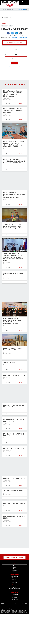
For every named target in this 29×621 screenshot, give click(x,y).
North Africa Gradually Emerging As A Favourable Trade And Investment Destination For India (12, 321)
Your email (7, 50)
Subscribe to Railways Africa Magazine (14, 557)
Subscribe (14, 570)
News (7, 7)
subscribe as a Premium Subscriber (19, 37)
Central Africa (14, 576)
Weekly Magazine (14, 587)
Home (3, 7)
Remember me (15, 59)
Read (20, 103)
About (14, 565)
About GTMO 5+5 (9, 363)
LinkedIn (15, 597)
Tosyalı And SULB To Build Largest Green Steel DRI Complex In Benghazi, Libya (13, 226)
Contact (14, 567)
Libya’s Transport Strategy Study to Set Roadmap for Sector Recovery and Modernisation (12, 93)
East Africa (14, 578)
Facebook (15, 594)
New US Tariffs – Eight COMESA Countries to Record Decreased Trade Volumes (14, 161)
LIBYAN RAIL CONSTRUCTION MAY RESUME (14, 406)
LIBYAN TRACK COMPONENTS (14, 503)
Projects (14, 590)
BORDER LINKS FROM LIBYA (13, 448)
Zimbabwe (9, 166)
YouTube (15, 599)
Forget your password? (14, 67)
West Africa (6, 278)
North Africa (13, 7)
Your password (8, 54)
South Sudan (11, 326)
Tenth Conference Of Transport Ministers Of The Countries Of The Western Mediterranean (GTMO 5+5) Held (13, 257)
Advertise (14, 568)
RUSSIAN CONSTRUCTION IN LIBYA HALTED (13, 435)
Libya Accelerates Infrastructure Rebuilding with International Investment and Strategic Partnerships (14, 195)
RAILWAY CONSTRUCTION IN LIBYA (14, 517)
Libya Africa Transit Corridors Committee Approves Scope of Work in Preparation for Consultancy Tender (13, 144)
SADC (5, 166)
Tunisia (10, 263)
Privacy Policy (25, 603)
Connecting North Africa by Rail (13, 274)
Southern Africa (14, 581)
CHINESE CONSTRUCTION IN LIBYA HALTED (13, 420)
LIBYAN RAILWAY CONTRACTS (14, 478)
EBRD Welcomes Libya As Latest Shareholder (12, 349)
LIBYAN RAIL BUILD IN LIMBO (14, 375)
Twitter (15, 596)
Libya (18, 7)
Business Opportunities (14, 588)
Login (14, 571)
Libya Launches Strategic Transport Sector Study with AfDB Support (13, 110)
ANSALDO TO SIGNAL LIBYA (13, 491)
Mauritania (11, 278)
